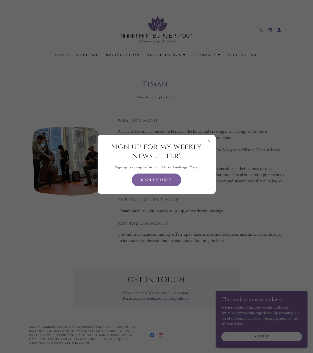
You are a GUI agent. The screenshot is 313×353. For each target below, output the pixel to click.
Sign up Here (156, 180)
